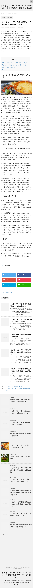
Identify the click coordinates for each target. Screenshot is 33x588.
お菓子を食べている (8, 67)
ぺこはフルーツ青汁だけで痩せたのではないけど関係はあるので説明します (20, 371)
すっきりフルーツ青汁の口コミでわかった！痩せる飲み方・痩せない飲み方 (16, 575)
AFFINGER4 (16, 584)
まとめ (4, 69)
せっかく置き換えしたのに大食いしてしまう (15, 62)
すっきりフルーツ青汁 (8, 292)
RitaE (2, 265)
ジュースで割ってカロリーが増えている (14, 65)
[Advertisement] (16, 546)
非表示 (17, 59)
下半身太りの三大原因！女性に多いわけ (16, 386)
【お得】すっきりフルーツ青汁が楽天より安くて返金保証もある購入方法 (20, 352)
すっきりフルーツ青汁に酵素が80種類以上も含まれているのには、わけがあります (20, 492)
